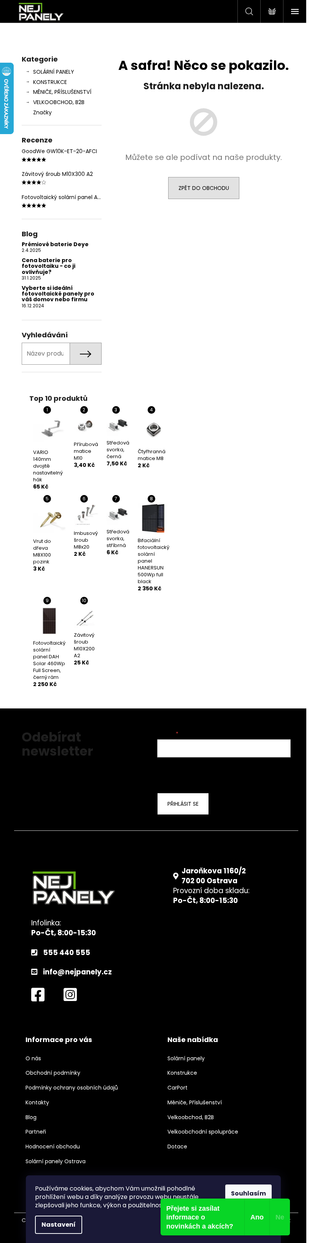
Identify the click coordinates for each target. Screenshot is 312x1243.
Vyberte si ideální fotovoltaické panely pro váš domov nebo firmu (58, 294)
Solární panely (186, 1058)
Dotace (177, 1146)
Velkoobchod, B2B (190, 1117)
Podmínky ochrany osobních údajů (71, 1087)
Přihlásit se (183, 804)
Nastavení (58, 1224)
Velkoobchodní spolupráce (202, 1131)
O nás (33, 1058)
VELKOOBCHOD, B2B (58, 102)
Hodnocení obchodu (52, 1146)
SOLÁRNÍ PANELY (53, 72)
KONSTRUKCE (50, 82)
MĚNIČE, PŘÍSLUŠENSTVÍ (62, 92)
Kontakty (37, 1102)
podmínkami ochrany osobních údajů (218, 774)
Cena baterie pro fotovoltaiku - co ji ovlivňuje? (48, 266)
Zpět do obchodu (203, 188)
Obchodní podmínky (52, 1073)
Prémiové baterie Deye (55, 244)
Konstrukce (182, 1073)
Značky (42, 112)
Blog (31, 1117)
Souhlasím (248, 1193)
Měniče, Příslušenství (194, 1102)
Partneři (35, 1131)
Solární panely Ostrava (55, 1161)
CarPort (177, 1087)
